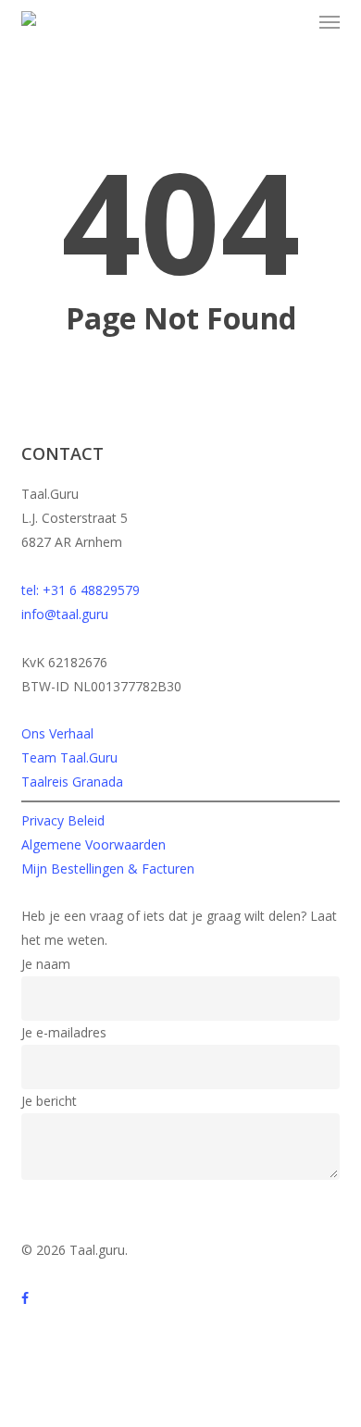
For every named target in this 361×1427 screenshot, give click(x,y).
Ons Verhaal (57, 733)
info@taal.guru (64, 614)
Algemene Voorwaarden (93, 844)
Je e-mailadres (63, 1032)
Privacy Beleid (63, 820)
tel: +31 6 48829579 (80, 590)
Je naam (45, 964)
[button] (329, 22)
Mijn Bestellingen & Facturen (107, 868)
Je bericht (49, 1101)
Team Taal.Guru (69, 757)
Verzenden (64, 1201)
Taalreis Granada (72, 781)
